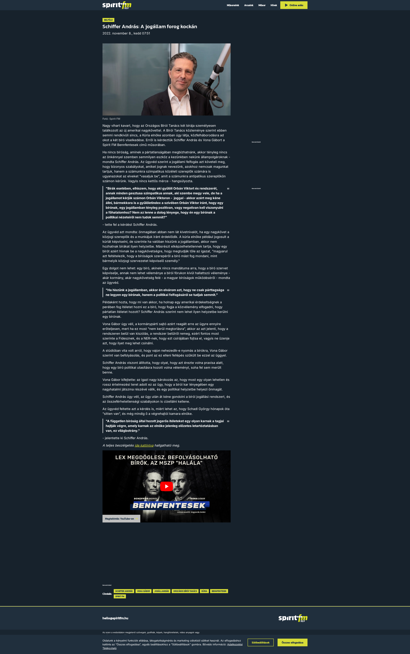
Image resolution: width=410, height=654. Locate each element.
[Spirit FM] (116, 5)
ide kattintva (144, 445)
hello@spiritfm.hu (115, 618)
